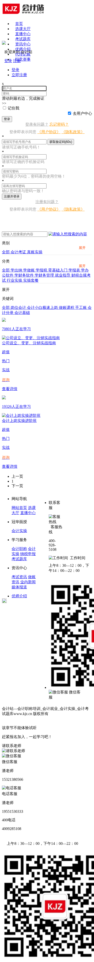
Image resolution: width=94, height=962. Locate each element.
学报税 (42, 270)
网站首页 (19, 508)
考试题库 (23, 39)
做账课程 (67, 307)
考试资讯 (19, 577)
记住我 (13, 108)
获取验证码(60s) (60, 142)
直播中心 (23, 34)
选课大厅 (23, 29)
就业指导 (63, 275)
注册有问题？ (47, 202)
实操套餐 (31, 280)
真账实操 (34, 252)
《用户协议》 (48, 132)
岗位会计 (19, 307)
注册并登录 (12, 196)
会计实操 (19, 531)
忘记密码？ (59, 124)
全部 (6, 252)
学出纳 (17, 270)
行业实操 (15, 280)
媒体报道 (19, 587)
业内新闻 (28, 582)
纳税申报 (28, 554)
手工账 (81, 307)
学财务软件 (24, 275)
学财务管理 (45, 275)
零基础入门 (58, 270)
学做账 (29, 270)
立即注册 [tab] (19, 75)
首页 (19, 24)
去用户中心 (82, 113)
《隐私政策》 (73, 132)
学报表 (74, 270)
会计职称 (19, 549)
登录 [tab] (15, 70)
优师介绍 (23, 49)
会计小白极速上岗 (43, 307)
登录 (7, 119)
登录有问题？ (36, 124)
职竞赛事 (23, 59)
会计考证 (19, 252)
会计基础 (22, 313)
